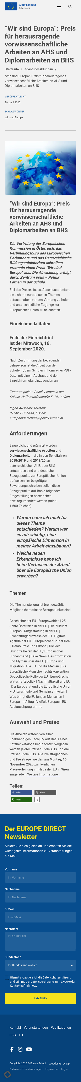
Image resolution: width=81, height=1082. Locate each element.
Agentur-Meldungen (38, 69)
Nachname (12, 889)
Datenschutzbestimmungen (26, 1069)
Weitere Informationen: (43, 774)
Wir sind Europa (14, 117)
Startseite (12, 69)
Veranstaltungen (36, 1028)
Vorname (11, 869)
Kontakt (15, 1028)
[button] (21, 792)
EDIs (13, 1035)
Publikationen (61, 1028)
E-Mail (9, 909)
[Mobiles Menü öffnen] (59, 6)
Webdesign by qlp (59, 1063)
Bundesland (13, 957)
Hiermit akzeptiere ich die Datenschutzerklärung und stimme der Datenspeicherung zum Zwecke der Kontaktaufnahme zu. (42, 981)
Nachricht (11, 928)
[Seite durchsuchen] (70, 6)
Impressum (51, 1069)
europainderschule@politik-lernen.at (36, 418)
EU (21, 1035)
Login (64, 1069)
